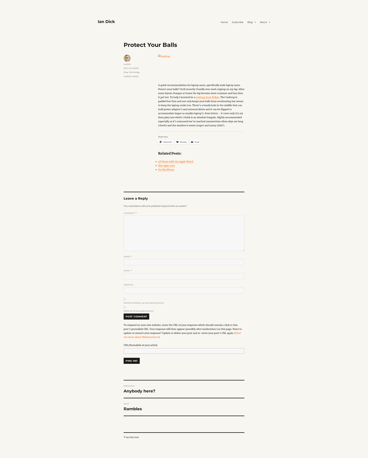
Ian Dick (106, 21)
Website (128, 285)
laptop (135, 76)
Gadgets (128, 76)
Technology (134, 72)
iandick (127, 64)
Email (128, 270)
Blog (250, 22)
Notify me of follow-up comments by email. (144, 303)
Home (224, 22)
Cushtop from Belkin (207, 97)
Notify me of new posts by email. (139, 311)
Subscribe (237, 22)
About (263, 22)
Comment (130, 213)
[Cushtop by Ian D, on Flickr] (201, 68)
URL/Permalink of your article (141, 345)
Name (128, 256)
